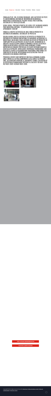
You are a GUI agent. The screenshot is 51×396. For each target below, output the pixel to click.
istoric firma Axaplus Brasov (25, 4)
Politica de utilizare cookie (33, 389)
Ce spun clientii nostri (25, 345)
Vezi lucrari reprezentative (25, 341)
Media (33, 10)
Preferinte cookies (13, 390)
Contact (38, 10)
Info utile (17, 10)
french (46, 10)
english (44, 10)
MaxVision (25, 389)
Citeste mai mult (25, 131)
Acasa (6, 10)
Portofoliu (28, 10)
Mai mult (9, 269)
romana (42, 10)
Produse (23, 10)
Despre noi (11, 10)
